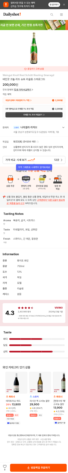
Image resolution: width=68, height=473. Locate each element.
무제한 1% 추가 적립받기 (32, 115)
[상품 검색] (51, 14)
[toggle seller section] (63, 127)
